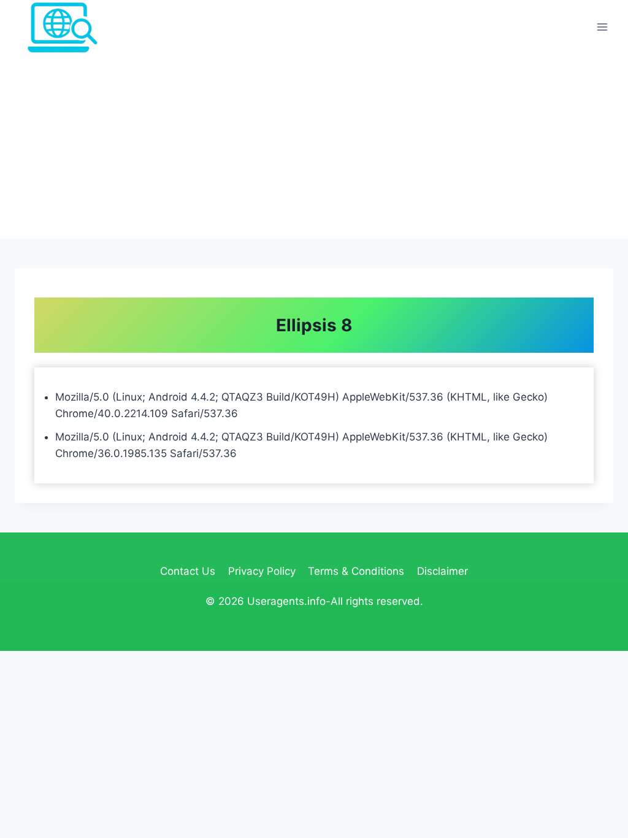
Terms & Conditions (356, 571)
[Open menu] (602, 27)
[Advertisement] (314, 147)
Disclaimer (442, 571)
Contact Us (187, 571)
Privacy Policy (262, 571)
